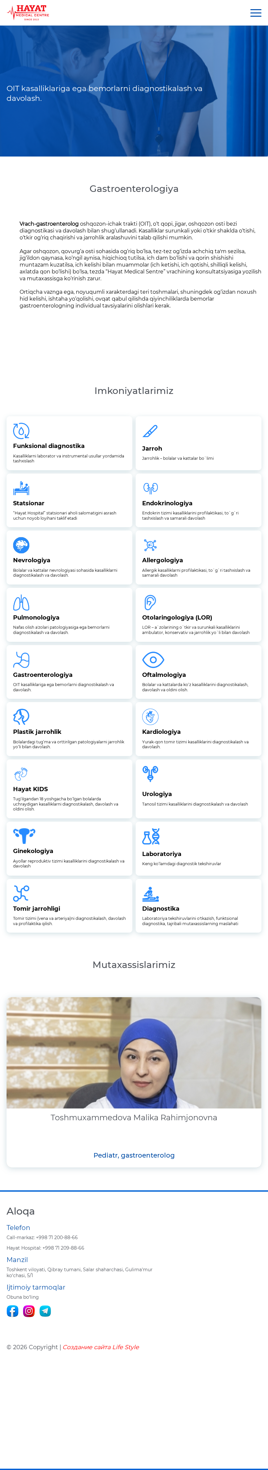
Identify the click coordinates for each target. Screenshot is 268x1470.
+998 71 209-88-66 (45, 1248)
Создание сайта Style (100, 1347)
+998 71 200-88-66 (42, 1237)
